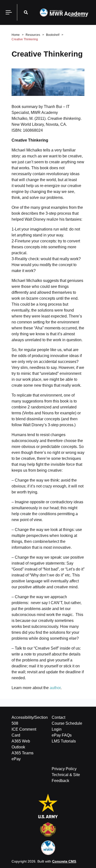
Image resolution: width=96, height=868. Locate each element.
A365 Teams (22, 753)
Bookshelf (52, 35)
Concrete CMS (64, 861)
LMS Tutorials (64, 741)
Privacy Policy (64, 769)
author (55, 688)
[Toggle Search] (25, 12)
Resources (33, 35)
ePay (16, 759)
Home (16, 35)
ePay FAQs (62, 735)
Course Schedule (67, 723)
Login (57, 729)
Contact (58, 717)
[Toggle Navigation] (8, 12)
